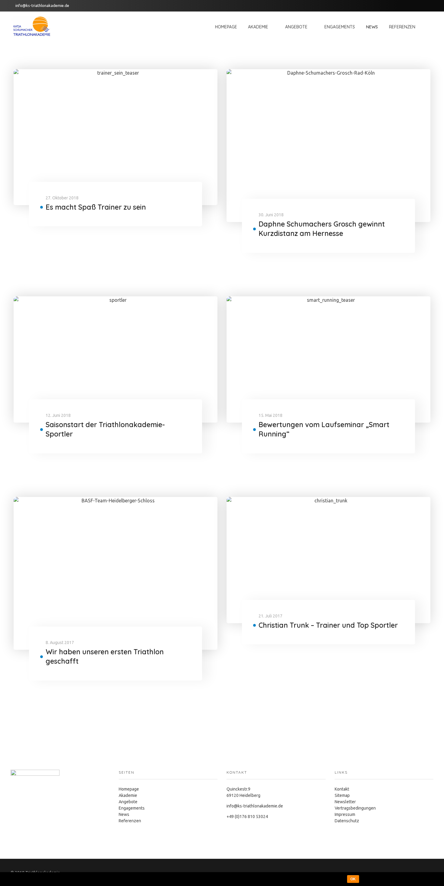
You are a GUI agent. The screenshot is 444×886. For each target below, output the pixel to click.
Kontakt (342, 789)
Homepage (129, 789)
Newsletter (345, 801)
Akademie (128, 795)
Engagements (132, 808)
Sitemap (342, 795)
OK (353, 879)
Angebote (128, 801)
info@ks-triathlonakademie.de (42, 5)
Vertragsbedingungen (355, 808)
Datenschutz (347, 820)
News (124, 814)
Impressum (345, 814)
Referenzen (130, 820)
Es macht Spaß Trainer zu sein (96, 207)
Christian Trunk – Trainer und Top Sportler (328, 625)
